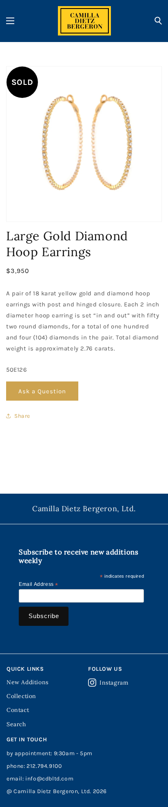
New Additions (28, 682)
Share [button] (22, 415)
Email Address (38, 584)
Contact (18, 710)
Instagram (113, 682)
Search (16, 724)
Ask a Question (42, 391)
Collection (21, 696)
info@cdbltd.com (49, 778)
